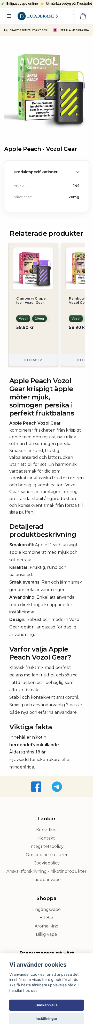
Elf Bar (46, 917)
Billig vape (46, 934)
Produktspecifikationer (36, 172)
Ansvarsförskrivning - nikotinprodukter (46, 871)
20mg (73, 197)
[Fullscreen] (46, 87)
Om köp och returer (47, 854)
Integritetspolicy (46, 846)
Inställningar (46, 1018)
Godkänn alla (46, 1005)
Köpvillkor (46, 829)
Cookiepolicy (47, 863)
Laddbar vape (46, 879)
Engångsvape (46, 909)
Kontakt (46, 838)
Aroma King (47, 926)
